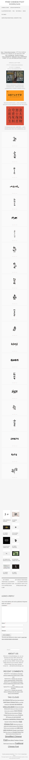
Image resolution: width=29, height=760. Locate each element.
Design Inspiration (15, 7)
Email (3, 627)
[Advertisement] (14, 35)
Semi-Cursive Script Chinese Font (13, 733)
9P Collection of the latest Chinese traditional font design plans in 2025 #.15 (13, 675)
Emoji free (12, 715)
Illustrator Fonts (6, 11)
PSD (13, 11)
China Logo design (9, 707)
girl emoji (16, 717)
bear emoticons (20, 700)
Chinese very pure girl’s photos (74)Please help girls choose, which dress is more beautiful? (13, 692)
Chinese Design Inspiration (9, 52)
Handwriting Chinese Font (16, 719)
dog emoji (10, 713)
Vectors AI (18, 11)
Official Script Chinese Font (18, 724)
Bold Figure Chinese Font (10, 702)
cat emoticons (18, 704)
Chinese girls (7, 708)
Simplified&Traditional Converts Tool (12, 18)
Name (3, 623)
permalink (18, 67)
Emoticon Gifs (11, 717)
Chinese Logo (12, 708)
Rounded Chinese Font (18, 732)
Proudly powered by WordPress (8, 754)
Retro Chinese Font (9, 732)
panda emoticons (13, 726)
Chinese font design (19, 706)
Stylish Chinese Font (10, 743)
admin (19, 62)
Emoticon (16, 715)
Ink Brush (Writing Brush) (14, 721)
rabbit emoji (20, 728)
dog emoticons (15, 713)
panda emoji (6, 726)
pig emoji (7, 728)
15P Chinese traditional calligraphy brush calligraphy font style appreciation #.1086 (8, 583)
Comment (4, 605)
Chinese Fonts (5, 7)
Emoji (24, 11)
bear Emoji (15, 700)
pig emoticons (12, 728)
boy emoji (19, 702)
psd (15, 728)
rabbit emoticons (8, 730)
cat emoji (11, 704)
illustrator (6, 721)
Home (2, 52)
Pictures (4, 14)
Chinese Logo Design (19, 708)
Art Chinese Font (8, 700)
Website (4, 630)
